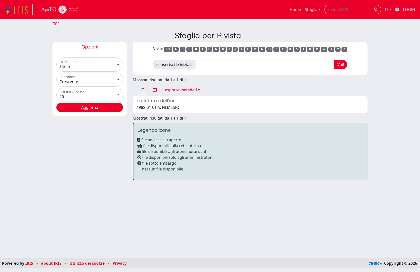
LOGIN (409, 9)
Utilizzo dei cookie (87, 263)
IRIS (56, 24)
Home (295, 9)
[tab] (143, 90)
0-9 (168, 49)
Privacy (120, 263)
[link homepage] (18, 9)
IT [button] (386, 9)
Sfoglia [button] (311, 9)
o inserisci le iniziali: (174, 64)
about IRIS (51, 263)
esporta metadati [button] (181, 90)
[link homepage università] (59, 9)
